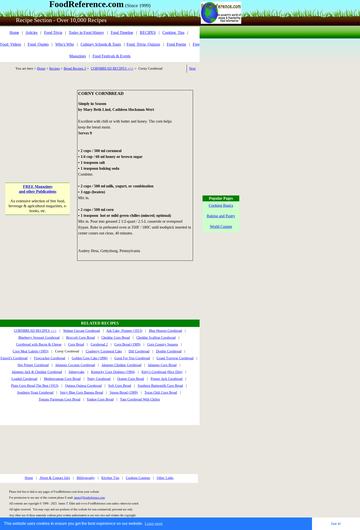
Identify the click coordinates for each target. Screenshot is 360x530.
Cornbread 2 (99, 344)
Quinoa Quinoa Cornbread (83, 386)
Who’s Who (64, 44)
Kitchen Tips (110, 478)
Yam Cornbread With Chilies (140, 399)
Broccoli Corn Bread (80, 337)
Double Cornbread (168, 351)
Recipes (54, 68)
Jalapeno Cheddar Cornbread (121, 365)
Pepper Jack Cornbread (166, 379)
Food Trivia (53, 32)
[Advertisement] (37, 120)
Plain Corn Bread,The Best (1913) (35, 386)
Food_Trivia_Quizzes (143, 44)
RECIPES (148, 32)
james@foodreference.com (89, 497)
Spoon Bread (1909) (124, 392)
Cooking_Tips (173, 32)
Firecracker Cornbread (49, 358)
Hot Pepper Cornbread (33, 365)
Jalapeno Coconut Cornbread (75, 365)
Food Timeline (122, 32)
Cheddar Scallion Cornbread (156, 337)
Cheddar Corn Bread (115, 337)
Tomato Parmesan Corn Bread (59, 399)
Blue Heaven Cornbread (165, 331)
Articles (31, 32)
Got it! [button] (336, 524)
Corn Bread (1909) (127, 344)
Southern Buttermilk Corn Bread (160, 386)
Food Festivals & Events (112, 56)
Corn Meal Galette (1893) (30, 351)
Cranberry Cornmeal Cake (104, 351)
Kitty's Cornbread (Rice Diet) (162, 372)
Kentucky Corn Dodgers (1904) (113, 372)
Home (14, 32)
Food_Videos (10, 44)
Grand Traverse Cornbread (174, 358)
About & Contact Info (54, 478)
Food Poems (176, 44)
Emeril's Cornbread (13, 358)
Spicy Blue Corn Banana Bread (81, 392)
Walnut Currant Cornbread (81, 331)
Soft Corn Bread (119, 386)
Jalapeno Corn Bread (162, 365)
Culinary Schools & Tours (101, 44)
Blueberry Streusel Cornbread (39, 337)
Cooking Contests (138, 478)
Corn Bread (76, 344)
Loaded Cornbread (24, 379)
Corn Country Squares (162, 344)
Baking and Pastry (221, 216)
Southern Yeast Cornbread (35, 392)
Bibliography (86, 478)
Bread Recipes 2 (75, 68)
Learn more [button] (154, 523)
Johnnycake (76, 372)
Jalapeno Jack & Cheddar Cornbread (37, 372)
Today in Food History (86, 32)
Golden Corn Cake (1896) (90, 358)
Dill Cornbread (139, 351)
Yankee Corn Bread (100, 399)
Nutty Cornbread (98, 379)
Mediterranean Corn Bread (62, 379)
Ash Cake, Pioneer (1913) (124, 331)
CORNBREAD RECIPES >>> (112, 68)
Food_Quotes (38, 44)
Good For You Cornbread (132, 358)
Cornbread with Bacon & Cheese (38, 344)
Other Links (165, 478)
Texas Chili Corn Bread (160, 392)
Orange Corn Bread (130, 379)
